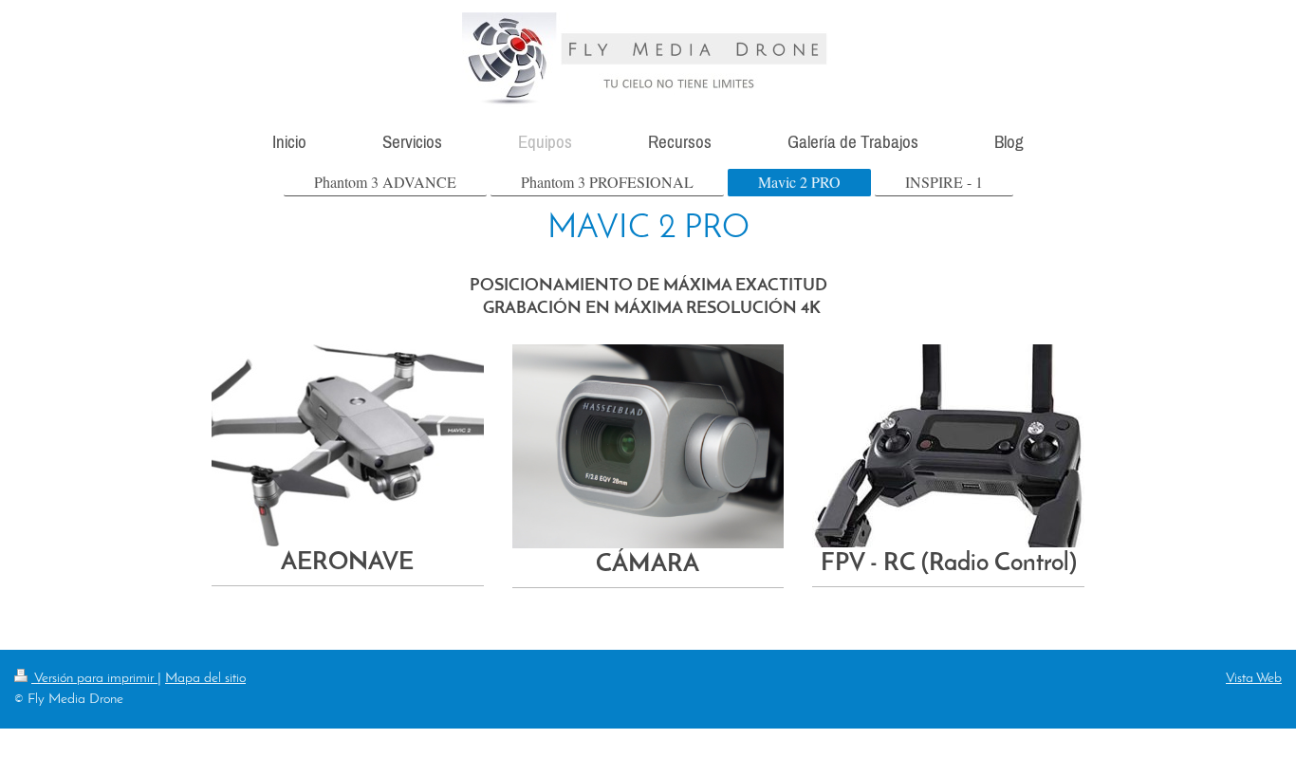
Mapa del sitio (205, 678)
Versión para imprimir (94, 678)
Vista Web (1254, 678)
